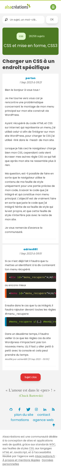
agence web (43, 420)
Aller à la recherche (17, 9)
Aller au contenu (36, 5)
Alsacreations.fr (45, 456)
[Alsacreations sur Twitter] (28, 409)
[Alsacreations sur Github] (11, 409)
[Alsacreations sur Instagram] (36, 409)
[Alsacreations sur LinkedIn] (45, 409)
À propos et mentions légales (21, 460)
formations (20, 420)
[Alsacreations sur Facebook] (19, 409)
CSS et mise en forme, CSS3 (30, 45)
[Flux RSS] (53, 409)
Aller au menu (13, 5)
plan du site (23, 414)
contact (43, 414)
